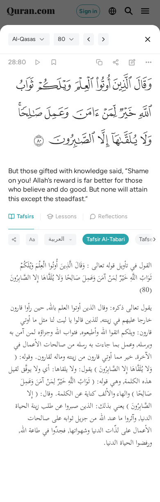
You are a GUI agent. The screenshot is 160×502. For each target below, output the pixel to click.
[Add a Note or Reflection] (132, 62)
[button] (142, 86)
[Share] (115, 62)
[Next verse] (103, 39)
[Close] (147, 39)
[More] (149, 62)
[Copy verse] (99, 62)
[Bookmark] (53, 62)
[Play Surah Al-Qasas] (37, 62)
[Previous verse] (88, 39)
